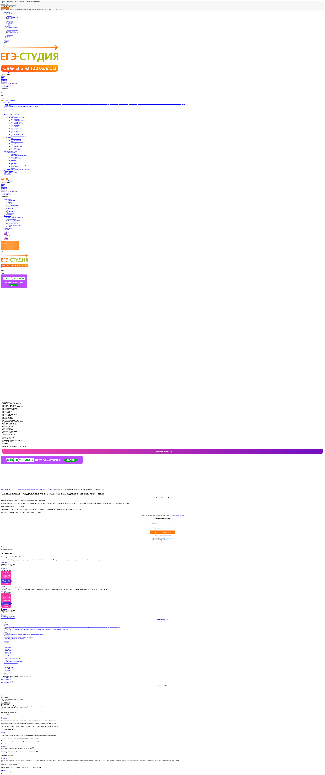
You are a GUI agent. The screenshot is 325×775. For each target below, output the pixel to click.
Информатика (26, 106)
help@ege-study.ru (6, 679)
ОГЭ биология (157, 104)
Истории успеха (8, 653)
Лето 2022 (7, 232)
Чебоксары (4, 79)
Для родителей (8, 171)
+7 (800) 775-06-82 (6, 85)
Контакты (9, 14)
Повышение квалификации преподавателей (17, 169)
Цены (5, 38)
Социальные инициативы (11, 656)
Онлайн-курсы (7, 105)
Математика (7, 106)
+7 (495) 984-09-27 (6, 86)
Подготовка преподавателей (11, 107)
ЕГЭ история (87, 104)
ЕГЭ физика (66, 104)
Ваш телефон (4, 702)
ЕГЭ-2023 (7, 235)
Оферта (9, 25)
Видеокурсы (37, 106)
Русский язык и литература (16, 106)
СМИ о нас (10, 18)
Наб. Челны (4, 82)
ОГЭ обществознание (143, 104)
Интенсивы (10, 35)
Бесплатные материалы (162, 451)
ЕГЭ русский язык (40, 104)
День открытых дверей (9, 104)
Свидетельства (8, 660)
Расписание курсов (162, 619)
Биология (13, 160)
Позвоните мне (5, 704)
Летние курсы (10, 28)
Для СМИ (7, 669)
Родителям (6, 642)
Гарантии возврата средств (12, 658)
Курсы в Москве (11, 31)
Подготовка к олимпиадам (114, 104)
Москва (10, 73)
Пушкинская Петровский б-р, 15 (11, 83)
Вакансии (9, 19)
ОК (2, 773)
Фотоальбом (10, 22)
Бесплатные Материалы (9, 109)
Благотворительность (12, 17)
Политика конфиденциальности (13, 661)
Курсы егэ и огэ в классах (11, 114)
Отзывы (6, 37)
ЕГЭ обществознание (50, 104)
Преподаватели (7, 36)
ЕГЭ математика (19, 104)
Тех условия (10, 23)
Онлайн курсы (11, 161)
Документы (10, 21)
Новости (9, 16)
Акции (5, 42)
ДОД (5, 234)
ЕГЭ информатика (73, 104)
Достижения (10, 13)
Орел (2, 77)
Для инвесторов (8, 667)
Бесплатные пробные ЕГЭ (13, 27)
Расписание (7, 26)
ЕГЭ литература (59, 104)
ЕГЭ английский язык (102, 104)
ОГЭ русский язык (133, 104)
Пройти (3, 770)
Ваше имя (3, 700)
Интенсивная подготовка (8, 616)
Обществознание (16, 158)
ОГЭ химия (151, 104)
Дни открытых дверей (12, 30)
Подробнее (62, 9)
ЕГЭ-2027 (6, 40)
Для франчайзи (8, 665)
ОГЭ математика (124, 104)
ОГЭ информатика (165, 104)
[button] (2, 466)
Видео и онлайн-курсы (10, 151)
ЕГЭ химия (81, 104)
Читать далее (4, 562)
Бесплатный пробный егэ (8, 618)
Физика (32, 106)
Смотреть (3, 586)
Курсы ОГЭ (10, 137)
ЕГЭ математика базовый (29, 104)
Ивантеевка (4, 80)
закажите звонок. (179, 515)
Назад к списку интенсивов (9, 547)
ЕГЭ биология (93, 104)
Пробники (6, 41)
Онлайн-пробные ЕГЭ (12, 32)
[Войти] (1, 97)
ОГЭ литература (181, 104)
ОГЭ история (173, 104)
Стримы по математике (13, 33)
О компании (7, 12)
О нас (5, 237)
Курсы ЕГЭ (10, 116)
